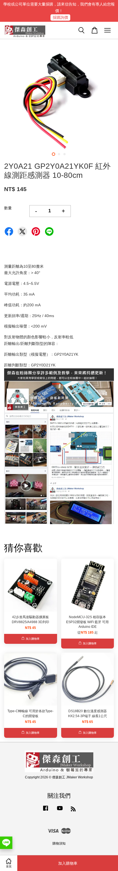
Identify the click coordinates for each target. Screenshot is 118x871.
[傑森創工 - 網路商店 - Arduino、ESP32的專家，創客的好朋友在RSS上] (73, 810)
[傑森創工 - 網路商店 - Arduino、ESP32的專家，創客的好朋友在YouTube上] (60, 811)
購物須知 (59, 843)
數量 (8, 208)
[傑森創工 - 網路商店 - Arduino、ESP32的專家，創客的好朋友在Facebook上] (45, 811)
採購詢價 (60, 17)
